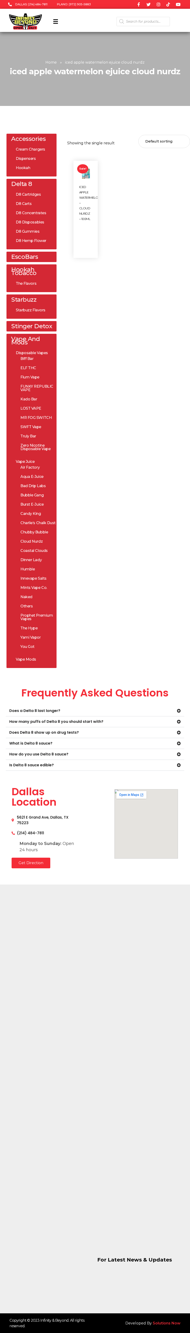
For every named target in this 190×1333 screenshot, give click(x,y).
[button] (31, 863)
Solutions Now (166, 1323)
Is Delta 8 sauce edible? (31, 765)
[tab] (95, 710)
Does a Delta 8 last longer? (34, 710)
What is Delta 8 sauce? (30, 743)
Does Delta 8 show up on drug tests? (44, 732)
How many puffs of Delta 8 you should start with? (56, 721)
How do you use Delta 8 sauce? (38, 754)
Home (51, 62)
